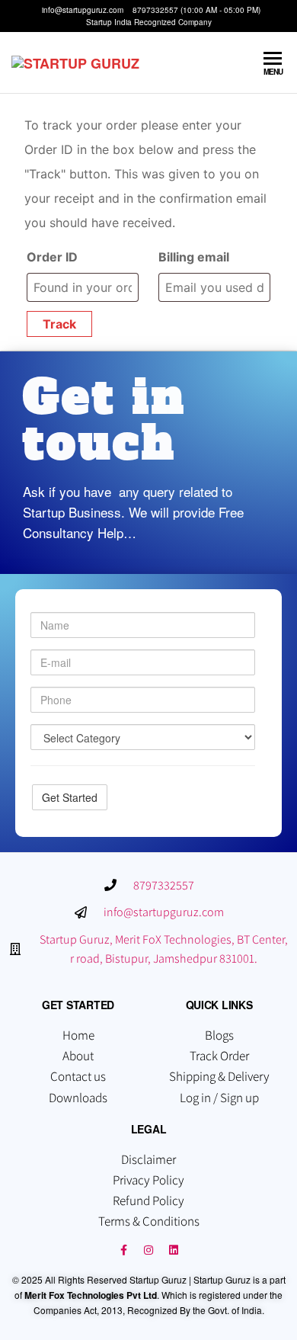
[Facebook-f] (123, 1250)
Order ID (52, 256)
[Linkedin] (173, 1250)
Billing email (193, 256)
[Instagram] (148, 1250)
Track (59, 324)
